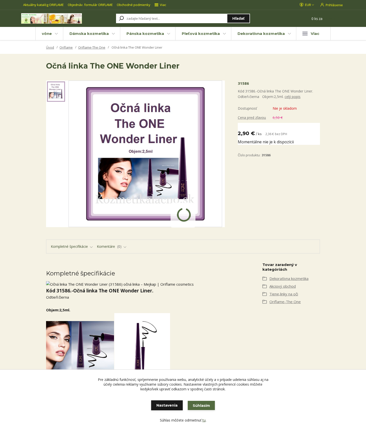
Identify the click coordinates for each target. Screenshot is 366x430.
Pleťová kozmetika (201, 33)
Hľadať (238, 18)
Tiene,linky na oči (283, 293)
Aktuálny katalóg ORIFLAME (43, 4)
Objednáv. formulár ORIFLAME (90, 4)
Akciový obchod (282, 286)
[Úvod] (51, 18)
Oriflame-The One (91, 47)
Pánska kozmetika (145, 33)
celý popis (293, 96)
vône (47, 33)
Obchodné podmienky (133, 4)
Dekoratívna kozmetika (261, 33)
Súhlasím (201, 405)
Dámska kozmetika (89, 33)
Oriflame (66, 47)
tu (204, 420)
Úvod (50, 47)
